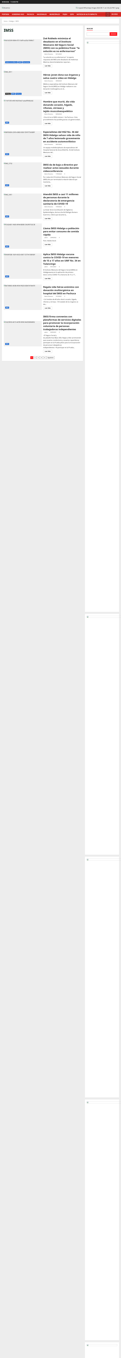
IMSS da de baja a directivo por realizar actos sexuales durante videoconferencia (23, 175)
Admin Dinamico (48, 54)
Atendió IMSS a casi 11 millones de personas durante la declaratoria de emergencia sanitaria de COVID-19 (23, 206)
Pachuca (18, 94)
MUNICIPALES (55, 14)
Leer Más (48, 66)
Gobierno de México (11, 62)
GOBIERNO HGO (18, 14)
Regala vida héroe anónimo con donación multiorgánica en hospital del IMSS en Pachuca (23, 297)
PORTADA (5, 14)
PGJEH (65, 14)
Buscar (90, 29)
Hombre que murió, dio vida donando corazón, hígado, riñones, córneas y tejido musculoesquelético (23, 112)
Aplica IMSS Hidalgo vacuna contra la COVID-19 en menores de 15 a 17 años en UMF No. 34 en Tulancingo (23, 266)
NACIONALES (42, 14)
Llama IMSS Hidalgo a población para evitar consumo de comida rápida (23, 236)
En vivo (115, 14)
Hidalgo (8, 94)
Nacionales (26, 62)
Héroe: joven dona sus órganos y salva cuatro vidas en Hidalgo (23, 83)
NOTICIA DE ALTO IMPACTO (87, 14)
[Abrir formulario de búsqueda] (103, 14)
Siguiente (50, 358)
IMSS (20, 62)
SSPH (72, 14)
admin (46, 237)
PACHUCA (30, 14)
